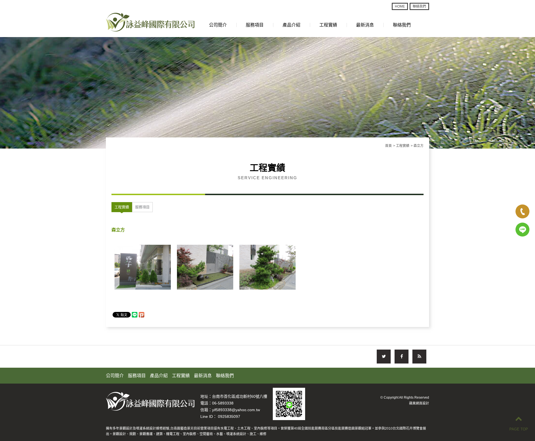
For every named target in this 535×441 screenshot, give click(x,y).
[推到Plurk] (141, 315)
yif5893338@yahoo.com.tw (236, 410)
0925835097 (229, 416)
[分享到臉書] (401, 357)
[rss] (419, 357)
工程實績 (328, 25)
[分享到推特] (384, 357)
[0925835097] (522, 230)
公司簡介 (218, 25)
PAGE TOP (518, 429)
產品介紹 (291, 25)
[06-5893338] (522, 212)
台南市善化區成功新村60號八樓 (239, 396)
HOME (400, 6)
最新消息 (365, 25)
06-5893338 (223, 403)
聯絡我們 (419, 6)
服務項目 (255, 25)
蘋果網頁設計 (419, 403)
